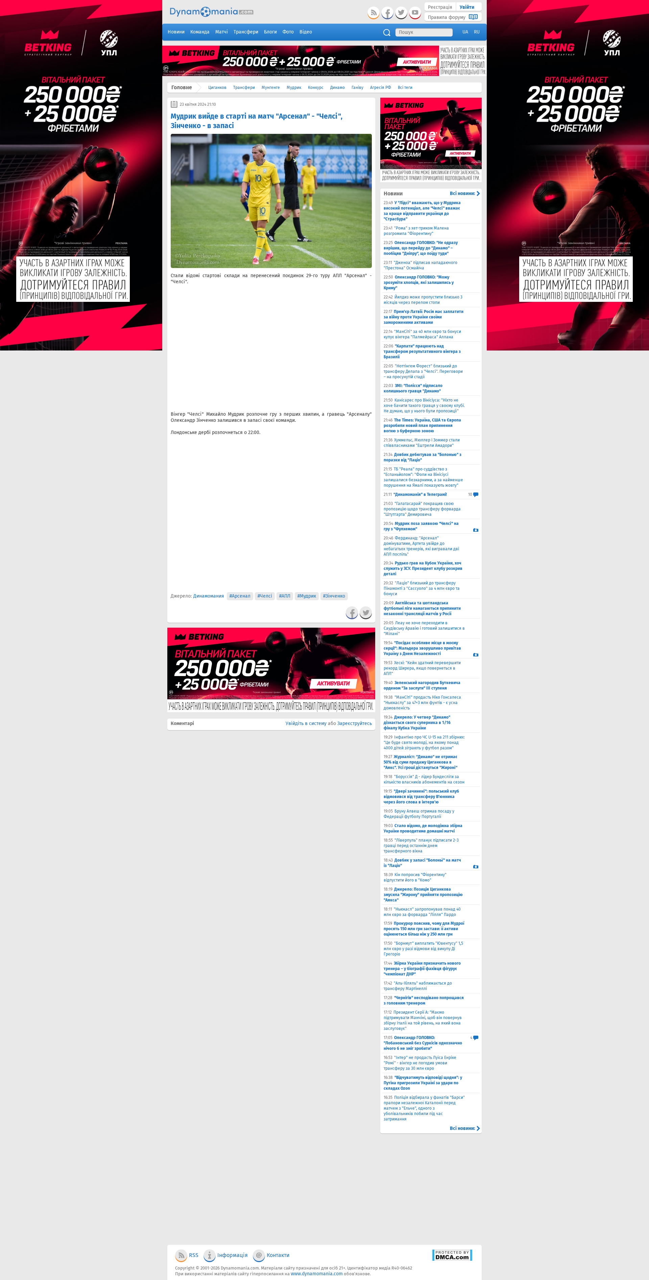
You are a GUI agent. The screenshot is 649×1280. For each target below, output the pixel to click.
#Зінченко (334, 596)
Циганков (217, 87)
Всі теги (405, 87)
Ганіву (357, 87)
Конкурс (315, 87)
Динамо (337, 87)
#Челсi (265, 596)
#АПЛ (284, 596)
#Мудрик (306, 596)
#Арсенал (240, 596)
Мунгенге (271, 87)
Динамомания (208, 596)
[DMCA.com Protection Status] (452, 1259)
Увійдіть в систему (306, 723)
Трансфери (244, 87)
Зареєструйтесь (354, 723)
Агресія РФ (380, 87)
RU (477, 32)
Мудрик (294, 87)
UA (465, 32)
